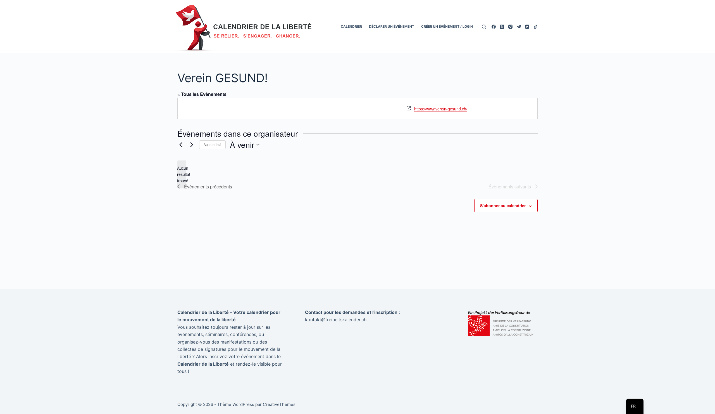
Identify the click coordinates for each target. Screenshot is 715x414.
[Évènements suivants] (191, 144)
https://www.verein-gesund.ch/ (440, 109)
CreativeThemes (279, 404)
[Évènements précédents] (180, 144)
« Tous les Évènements (202, 94)
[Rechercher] (484, 27)
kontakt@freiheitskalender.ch (335, 319)
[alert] (181, 174)
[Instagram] (510, 27)
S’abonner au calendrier (503, 205)
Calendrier (351, 26)
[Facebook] (494, 27)
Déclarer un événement (391, 26)
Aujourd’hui (212, 144)
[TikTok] (535, 27)
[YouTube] (527, 27)
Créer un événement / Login (447, 26)
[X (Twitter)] (502, 27)
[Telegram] (519, 27)
